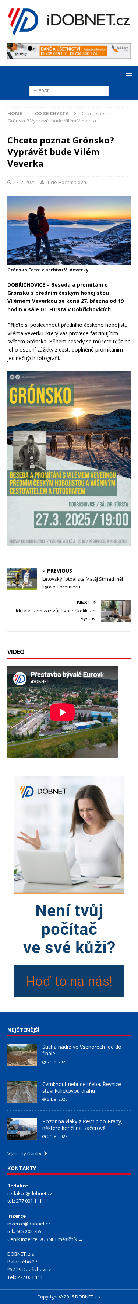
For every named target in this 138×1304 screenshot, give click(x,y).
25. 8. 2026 (57, 1062)
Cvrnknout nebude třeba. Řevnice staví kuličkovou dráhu (81, 1087)
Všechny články (25, 1153)
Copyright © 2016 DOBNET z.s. (69, 1297)
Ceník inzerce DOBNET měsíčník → (45, 1239)
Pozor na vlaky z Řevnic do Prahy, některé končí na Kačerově (82, 1124)
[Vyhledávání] (69, 90)
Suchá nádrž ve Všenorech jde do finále (81, 1050)
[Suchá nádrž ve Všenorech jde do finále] (22, 1055)
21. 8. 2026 (57, 1136)
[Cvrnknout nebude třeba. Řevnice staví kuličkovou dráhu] (22, 1092)
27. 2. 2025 (24, 182)
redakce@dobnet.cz (29, 1193)
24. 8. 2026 (57, 1099)
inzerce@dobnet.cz (28, 1223)
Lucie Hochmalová (66, 182)
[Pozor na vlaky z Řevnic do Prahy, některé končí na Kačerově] (22, 1129)
